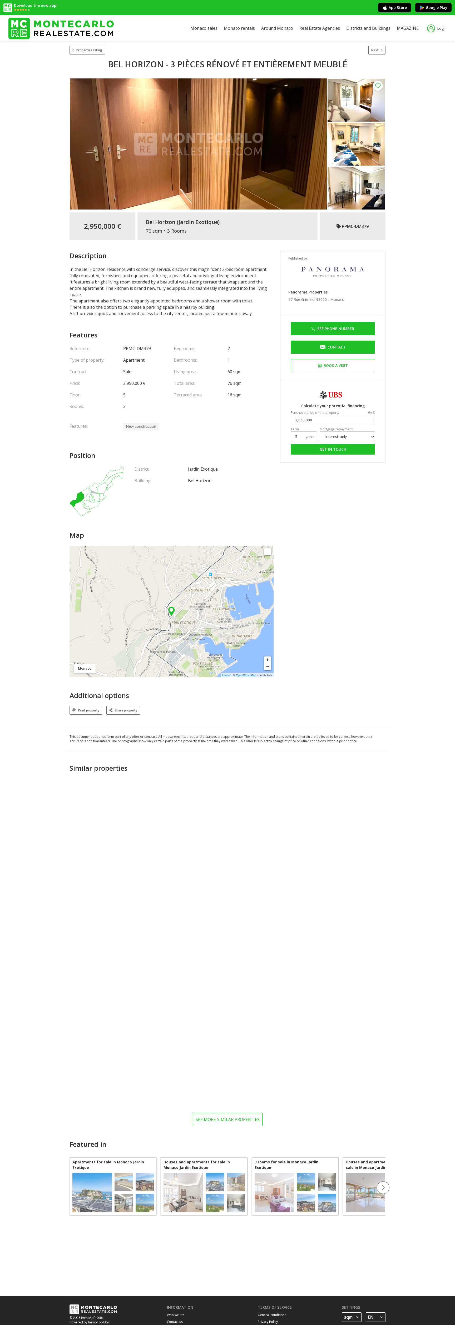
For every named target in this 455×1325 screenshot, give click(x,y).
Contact (337, 347)
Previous (69, 1187)
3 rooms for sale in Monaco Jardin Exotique (286, 1164)
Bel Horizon (160, 222)
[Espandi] (267, 551)
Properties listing (89, 50)
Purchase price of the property (315, 412)
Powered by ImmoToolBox (90, 1322)
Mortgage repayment (336, 429)
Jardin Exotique (198, 222)
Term (295, 429)
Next (375, 50)
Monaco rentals (239, 28)
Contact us (175, 1321)
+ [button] (267, 659)
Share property (126, 710)
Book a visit (336, 365)
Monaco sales (203, 28)
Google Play (436, 7)
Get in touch (333, 449)
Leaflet (226, 675)
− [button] (267, 666)
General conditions (272, 1315)
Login (442, 28)
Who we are (176, 1315)
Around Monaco (277, 28)
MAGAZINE (408, 28)
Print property (88, 710)
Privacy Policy (268, 1321)
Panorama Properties (308, 292)
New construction (141, 426)
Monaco (337, 299)
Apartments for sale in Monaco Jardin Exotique (108, 1164)
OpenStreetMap (246, 675)
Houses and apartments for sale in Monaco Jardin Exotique (197, 1164)
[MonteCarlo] (61, 28)
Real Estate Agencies (319, 28)
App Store (398, 7)
